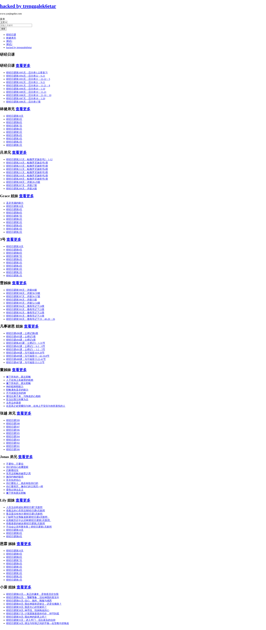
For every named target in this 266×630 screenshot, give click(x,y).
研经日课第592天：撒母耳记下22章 (25, 312)
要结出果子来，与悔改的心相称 (23, 396)
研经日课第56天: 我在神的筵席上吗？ (26, 616)
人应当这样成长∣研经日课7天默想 (24, 507)
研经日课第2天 (14, 142)
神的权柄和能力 (14, 386)
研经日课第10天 (14, 116)
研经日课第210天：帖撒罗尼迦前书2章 (27, 175)
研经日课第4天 (14, 135)
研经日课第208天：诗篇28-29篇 (23, 182)
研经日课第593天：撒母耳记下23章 (25, 309)
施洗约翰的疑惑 (14, 476)
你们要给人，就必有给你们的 (22, 483)
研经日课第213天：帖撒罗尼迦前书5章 (27, 166)
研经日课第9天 (14, 119)
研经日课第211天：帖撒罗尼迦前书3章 (27, 172)
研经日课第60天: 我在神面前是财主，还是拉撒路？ (34, 604)
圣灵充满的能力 (14, 203)
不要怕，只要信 (14, 463)
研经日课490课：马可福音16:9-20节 (25, 352)
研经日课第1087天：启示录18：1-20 (25, 98)
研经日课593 (13, 439)
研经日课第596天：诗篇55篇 (21, 299)
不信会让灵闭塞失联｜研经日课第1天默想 (29, 526)
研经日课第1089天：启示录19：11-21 (26, 92)
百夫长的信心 (13, 480)
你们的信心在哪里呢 (17, 467)
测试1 (9, 41)
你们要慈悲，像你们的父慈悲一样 (24, 486)
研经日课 (11, 34)
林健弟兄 (11, 38)
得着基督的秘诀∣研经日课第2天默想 (25, 523)
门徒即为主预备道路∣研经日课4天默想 (27, 517)
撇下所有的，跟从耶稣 (18, 376)
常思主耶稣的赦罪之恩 (18, 473)
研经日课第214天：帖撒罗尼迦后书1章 (27, 162)
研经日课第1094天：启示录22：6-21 (25, 76)
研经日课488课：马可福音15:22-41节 (26, 359)
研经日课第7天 (14, 125)
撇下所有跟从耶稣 (16, 493)
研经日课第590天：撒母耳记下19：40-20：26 (30, 319)
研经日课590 (13, 449)
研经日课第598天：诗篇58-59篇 (23, 293)
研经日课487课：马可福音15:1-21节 (25, 362)
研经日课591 (13, 446)
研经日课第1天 (14, 145)
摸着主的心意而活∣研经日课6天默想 (25, 510)
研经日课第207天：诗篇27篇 (21, 185)
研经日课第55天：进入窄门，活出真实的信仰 (30, 620)
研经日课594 (13, 436)
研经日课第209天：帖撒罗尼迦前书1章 (27, 179)
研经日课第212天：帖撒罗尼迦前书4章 (27, 169)
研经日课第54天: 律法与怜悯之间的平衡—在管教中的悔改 (37, 623)
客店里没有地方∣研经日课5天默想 (24, 513)
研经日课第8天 (14, 122)
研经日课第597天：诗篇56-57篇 (23, 296)
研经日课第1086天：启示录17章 (23, 101)
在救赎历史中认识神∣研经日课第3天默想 (28, 520)
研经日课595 (13, 433)
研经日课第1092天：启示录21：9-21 (25, 82)
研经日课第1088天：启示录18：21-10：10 (28, 95)
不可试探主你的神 (16, 393)
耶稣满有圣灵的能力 (17, 389)
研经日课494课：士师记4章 (21, 339)
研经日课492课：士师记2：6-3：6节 (25, 346)
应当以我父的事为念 (17, 399)
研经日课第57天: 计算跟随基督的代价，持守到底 (32, 613)
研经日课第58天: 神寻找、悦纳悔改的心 (27, 610)
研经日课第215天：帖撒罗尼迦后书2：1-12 (29, 159)
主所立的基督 (13, 402)
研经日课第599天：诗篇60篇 (21, 290)
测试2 (9, 44)
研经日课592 (13, 443)
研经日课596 (13, 430)
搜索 (3, 29)
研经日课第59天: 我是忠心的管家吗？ (26, 607)
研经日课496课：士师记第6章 (22, 333)
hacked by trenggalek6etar (19, 47)
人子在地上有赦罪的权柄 (19, 380)
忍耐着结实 (12, 470)
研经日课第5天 (14, 132)
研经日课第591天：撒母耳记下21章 (25, 316)
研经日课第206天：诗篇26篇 (21, 188)
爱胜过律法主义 (14, 489)
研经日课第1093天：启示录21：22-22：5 (28, 79)
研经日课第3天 (14, 138)
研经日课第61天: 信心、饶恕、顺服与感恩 (29, 600)
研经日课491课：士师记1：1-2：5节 (25, 349)
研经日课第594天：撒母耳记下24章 (25, 306)
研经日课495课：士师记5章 (21, 336)
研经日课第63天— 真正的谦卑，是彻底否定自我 (32, 594)
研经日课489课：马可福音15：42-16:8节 (27, 356)
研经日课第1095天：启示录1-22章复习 (27, 72)
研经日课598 (13, 423)
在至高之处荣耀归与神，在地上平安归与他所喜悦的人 (35, 406)
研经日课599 (13, 420)
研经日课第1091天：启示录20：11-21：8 (28, 85)
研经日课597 (13, 426)
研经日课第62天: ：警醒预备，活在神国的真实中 (32, 597)
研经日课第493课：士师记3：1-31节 (25, 343)
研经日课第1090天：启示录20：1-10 (25, 88)
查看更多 (23, 66)
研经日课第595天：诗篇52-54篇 (23, 303)
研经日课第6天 (14, 129)
